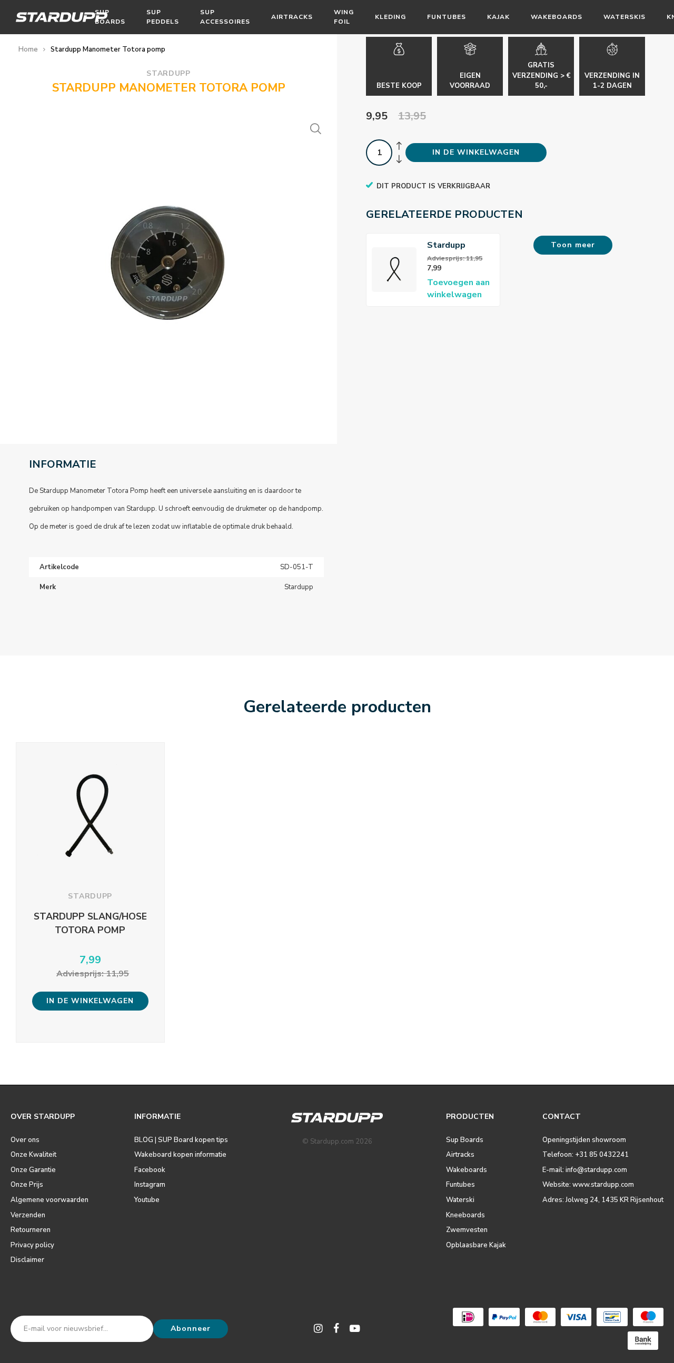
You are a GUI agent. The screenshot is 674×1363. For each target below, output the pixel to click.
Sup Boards (110, 16)
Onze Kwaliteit (33, 1154)
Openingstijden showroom (584, 1140)
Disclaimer (27, 1260)
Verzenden (28, 1215)
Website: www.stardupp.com (588, 1184)
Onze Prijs (27, 1184)
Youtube (147, 1200)
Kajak (498, 17)
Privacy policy (32, 1245)
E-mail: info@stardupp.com (584, 1170)
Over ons (25, 1140)
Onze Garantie (33, 1170)
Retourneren (31, 1230)
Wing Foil (344, 16)
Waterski (460, 1200)
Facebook (149, 1170)
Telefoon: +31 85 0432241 (585, 1154)
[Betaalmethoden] (468, 1317)
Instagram (149, 1184)
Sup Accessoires (225, 16)
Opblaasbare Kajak (476, 1245)
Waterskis (624, 17)
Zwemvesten (467, 1230)
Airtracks (292, 17)
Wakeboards (556, 17)
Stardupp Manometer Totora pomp (108, 49)
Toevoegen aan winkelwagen (458, 288)
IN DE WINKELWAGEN (476, 152)
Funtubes (446, 17)
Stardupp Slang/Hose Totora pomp (454, 245)
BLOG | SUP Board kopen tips (181, 1140)
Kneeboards (465, 1215)
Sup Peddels (162, 16)
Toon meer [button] (573, 245)
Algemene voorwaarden (49, 1200)
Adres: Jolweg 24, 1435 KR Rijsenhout (602, 1200)
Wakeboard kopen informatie (180, 1154)
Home (28, 49)
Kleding (390, 17)
